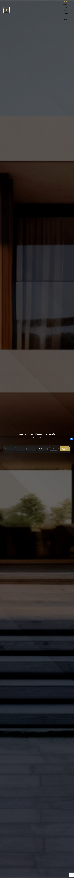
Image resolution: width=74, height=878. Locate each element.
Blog (65, 16)
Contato (65, 19)
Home (65, 1)
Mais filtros (53, 449)
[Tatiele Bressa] (8, 10)
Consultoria (65, 13)
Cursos (65, 10)
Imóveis (65, 4)
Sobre (65, 7)
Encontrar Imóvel (64, 449)
